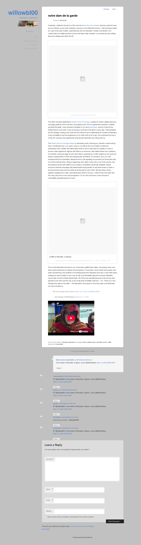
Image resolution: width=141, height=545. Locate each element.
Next (115, 9)
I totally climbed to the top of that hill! (82, 115)
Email (49, 500)
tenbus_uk (56, 390)
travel (104, 342)
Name (49, 489)
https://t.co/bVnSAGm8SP (105, 362)
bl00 (110, 342)
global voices (91, 342)
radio (66, 146)
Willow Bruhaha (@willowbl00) (65, 360)
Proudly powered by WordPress (83, 537)
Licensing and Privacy (30, 48)
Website (48, 511)
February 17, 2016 (82, 297)
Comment (50, 459)
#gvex (78, 291)
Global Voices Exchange (80, 122)
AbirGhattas (57, 417)
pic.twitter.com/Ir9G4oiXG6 (89, 291)
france (85, 342)
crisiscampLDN (58, 376)
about (35, 37)
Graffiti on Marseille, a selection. (60, 257)
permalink (60, 344)
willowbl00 (23, 12)
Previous (105, 9)
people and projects (69, 342)
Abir (101, 280)
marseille (99, 342)
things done (33, 45)
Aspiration (93, 127)
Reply (59, 368)
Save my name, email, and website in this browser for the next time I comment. (70, 517)
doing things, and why (30, 41)
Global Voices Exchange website (63, 143)
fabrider (55, 404)
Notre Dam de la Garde (90, 25)
